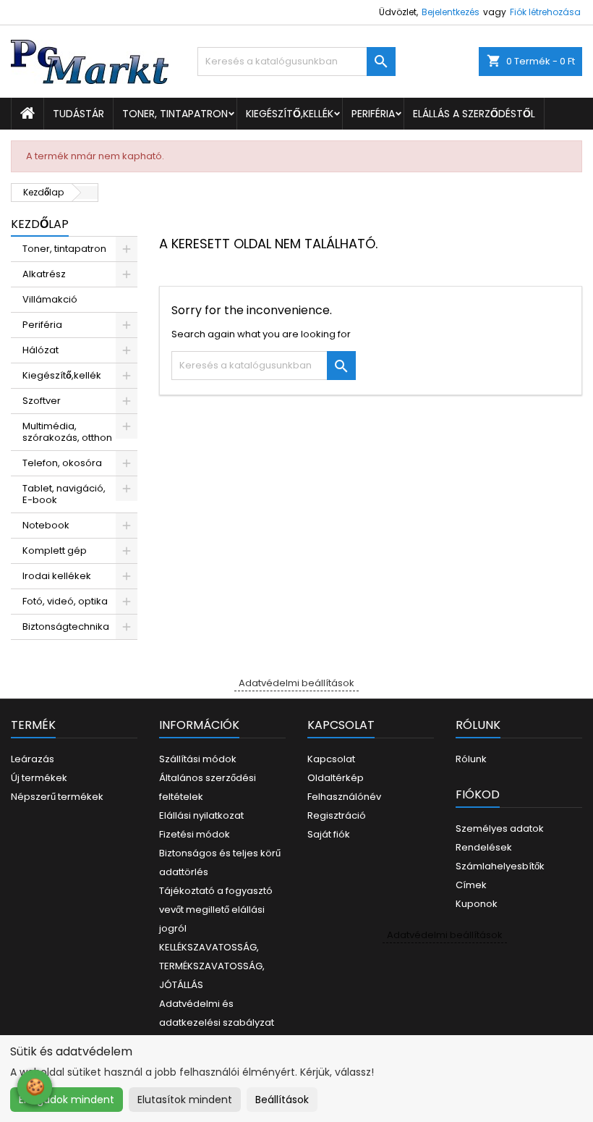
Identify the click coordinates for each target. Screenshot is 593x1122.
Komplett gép (54, 550)
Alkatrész (44, 274)
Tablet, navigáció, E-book (64, 494)
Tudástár (78, 113)
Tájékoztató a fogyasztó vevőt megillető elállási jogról (216, 909)
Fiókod (478, 794)
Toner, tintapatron (175, 113)
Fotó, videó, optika (65, 601)
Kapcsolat (331, 759)
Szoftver (41, 401)
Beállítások (282, 1099)
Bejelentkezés (450, 12)
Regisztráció (336, 815)
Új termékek (39, 778)
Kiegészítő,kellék (289, 113)
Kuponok (477, 904)
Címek (471, 885)
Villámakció (49, 299)
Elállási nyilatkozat (201, 815)
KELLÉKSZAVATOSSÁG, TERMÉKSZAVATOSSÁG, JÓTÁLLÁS (212, 966)
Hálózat (40, 350)
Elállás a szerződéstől (474, 113)
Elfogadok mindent (66, 1099)
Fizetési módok (194, 834)
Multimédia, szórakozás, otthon (67, 431)
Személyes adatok (500, 828)
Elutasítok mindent (184, 1099)
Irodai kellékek (56, 576)
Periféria (373, 113)
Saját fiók (328, 834)
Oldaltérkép (335, 778)
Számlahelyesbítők (500, 866)
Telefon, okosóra (62, 463)
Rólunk (471, 759)
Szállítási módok (197, 759)
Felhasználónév (344, 796)
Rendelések (484, 847)
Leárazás (32, 759)
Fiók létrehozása (545, 12)
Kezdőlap (40, 224)
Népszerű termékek (57, 796)
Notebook (45, 525)
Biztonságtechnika (65, 626)
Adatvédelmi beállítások (296, 683)
